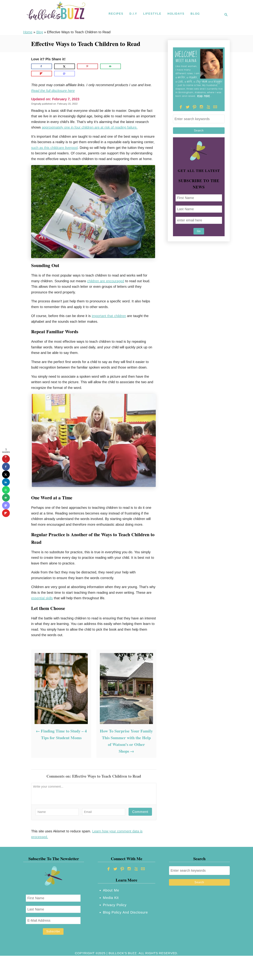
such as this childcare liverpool (54, 148)
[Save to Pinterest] (87, 66)
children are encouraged (105, 281)
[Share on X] (64, 66)
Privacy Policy (114, 905)
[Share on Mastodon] (64, 73)
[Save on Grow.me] (126, 66)
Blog (39, 32)
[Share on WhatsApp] (6, 490)
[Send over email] (110, 66)
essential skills (42, 598)
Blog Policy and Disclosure (125, 912)
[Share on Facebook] (41, 66)
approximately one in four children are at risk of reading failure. (90, 127)
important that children (109, 316)
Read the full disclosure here (53, 91)
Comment (140, 812)
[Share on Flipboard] (41, 73)
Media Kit (111, 898)
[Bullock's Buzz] (56, 15)
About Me (111, 890)
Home (27, 32)
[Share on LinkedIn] (6, 482)
